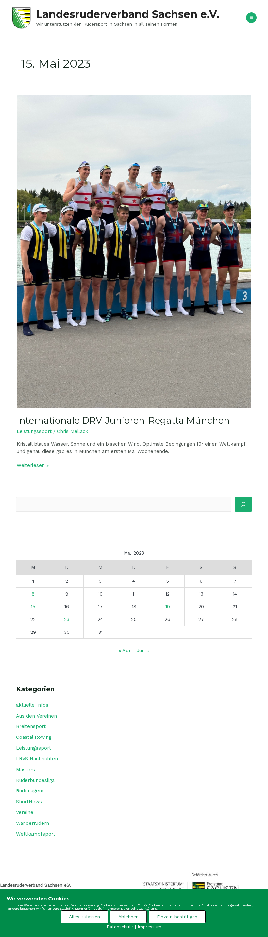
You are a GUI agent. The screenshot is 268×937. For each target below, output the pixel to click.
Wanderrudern (32, 823)
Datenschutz (120, 926)
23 (66, 619)
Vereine (24, 812)
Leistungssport (34, 431)
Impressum (149, 926)
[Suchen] (243, 504)
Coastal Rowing (33, 737)
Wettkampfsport (35, 834)
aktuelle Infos (32, 705)
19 (167, 607)
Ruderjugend (30, 791)
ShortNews (29, 802)
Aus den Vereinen (36, 716)
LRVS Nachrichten (37, 759)
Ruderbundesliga (35, 780)
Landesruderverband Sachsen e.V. (127, 14)
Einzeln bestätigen (177, 916)
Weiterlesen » (33, 465)
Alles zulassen (84, 916)
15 (33, 607)
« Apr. (125, 650)
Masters (25, 769)
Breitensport (31, 726)
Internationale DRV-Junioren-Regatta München (123, 420)
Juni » (143, 650)
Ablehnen (128, 916)
